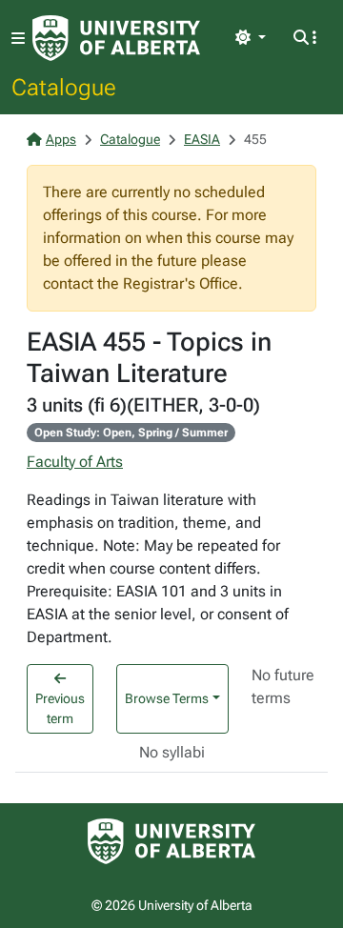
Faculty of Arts (75, 462)
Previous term (60, 708)
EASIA (202, 139)
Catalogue (63, 86)
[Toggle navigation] (18, 38)
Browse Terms (167, 698)
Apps (61, 139)
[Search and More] (305, 38)
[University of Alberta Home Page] (116, 38)
